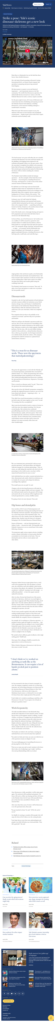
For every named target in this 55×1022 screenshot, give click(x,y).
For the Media (6, 1008)
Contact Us (5, 1010)
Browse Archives (6, 1005)
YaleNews (7, 5)
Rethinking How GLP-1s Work (30, 8)
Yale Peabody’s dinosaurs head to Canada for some (27, 856)
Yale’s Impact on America (17, 8)
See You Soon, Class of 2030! (44, 8)
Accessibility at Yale (6, 1013)
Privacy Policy (5, 1015)
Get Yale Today (7, 1001)
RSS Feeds (5, 1007)
